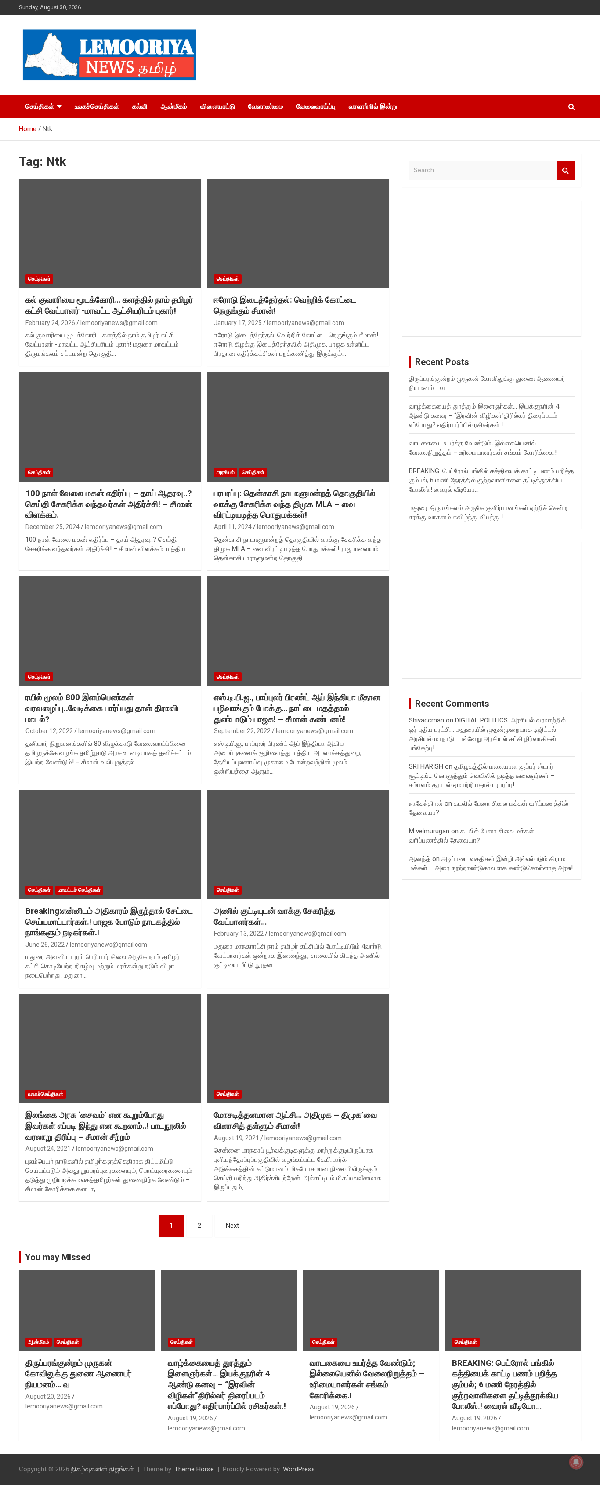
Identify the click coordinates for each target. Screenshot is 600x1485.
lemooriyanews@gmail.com (119, 322)
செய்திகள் (39, 106)
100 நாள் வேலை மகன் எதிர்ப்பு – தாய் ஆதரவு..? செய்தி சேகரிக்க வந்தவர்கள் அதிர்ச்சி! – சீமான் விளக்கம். (108, 504)
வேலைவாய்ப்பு (316, 106)
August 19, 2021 (236, 1138)
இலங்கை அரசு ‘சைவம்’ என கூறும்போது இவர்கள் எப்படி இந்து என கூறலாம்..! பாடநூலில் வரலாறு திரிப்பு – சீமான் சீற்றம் (105, 1126)
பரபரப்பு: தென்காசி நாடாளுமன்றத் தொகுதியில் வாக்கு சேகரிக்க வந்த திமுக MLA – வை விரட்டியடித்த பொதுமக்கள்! (295, 504)
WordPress (299, 1469)
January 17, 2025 (238, 322)
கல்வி (140, 106)
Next (232, 1226)
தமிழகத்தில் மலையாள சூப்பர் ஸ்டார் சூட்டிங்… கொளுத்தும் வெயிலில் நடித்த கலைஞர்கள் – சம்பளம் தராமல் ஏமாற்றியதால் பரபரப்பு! (481, 776)
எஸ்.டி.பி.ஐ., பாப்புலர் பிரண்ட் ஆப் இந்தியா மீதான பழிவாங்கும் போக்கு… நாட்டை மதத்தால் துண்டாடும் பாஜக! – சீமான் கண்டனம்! (297, 708)
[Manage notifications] (576, 1462)
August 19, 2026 (190, 1418)
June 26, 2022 (45, 944)
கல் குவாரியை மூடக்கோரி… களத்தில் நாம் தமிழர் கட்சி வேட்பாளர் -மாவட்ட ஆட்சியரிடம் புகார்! (109, 305)
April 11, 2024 (233, 526)
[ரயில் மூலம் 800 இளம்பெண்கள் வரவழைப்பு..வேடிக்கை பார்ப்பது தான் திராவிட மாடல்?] (110, 631)
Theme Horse (194, 1469)
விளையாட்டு (217, 106)
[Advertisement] (492, 268)
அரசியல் (226, 472)
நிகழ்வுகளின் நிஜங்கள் (102, 1469)
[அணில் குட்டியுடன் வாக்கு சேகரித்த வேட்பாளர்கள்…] (298, 844)
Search (566, 170)
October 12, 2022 (49, 730)
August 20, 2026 (48, 1396)
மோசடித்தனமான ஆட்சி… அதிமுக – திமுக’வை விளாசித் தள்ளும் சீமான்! (295, 1120)
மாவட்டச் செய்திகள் (79, 890)
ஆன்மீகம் (174, 106)
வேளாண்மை (265, 106)
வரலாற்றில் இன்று (373, 106)
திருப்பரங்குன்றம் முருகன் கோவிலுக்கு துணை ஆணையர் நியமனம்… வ (78, 1374)
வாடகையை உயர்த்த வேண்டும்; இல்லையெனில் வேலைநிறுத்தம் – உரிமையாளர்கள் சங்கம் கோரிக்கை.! (367, 1379)
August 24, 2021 (48, 1148)
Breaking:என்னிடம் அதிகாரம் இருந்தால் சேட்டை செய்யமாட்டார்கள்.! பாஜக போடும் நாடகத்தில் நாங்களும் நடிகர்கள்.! (109, 922)
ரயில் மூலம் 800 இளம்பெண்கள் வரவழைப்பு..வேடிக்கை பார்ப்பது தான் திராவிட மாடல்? (103, 708)
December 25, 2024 (52, 526)
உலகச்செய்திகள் (97, 106)
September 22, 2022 (242, 730)
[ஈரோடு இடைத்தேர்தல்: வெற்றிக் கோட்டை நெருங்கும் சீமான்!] (298, 233)
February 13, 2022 (239, 933)
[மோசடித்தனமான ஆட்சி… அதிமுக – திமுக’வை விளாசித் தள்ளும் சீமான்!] (298, 1049)
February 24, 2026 (50, 322)
